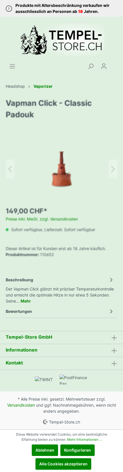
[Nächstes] (113, 169)
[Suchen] (90, 66)
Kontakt (14, 363)
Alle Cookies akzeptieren (63, 463)
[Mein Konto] (103, 66)
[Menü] (12, 66)
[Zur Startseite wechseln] (61, 40)
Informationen (21, 350)
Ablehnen (44, 450)
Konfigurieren (77, 450)
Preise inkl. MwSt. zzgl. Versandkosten (42, 219)
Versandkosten (21, 405)
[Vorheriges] (10, 169)
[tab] (60, 289)
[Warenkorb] (113, 64)
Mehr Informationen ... (84, 439)
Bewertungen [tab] (19, 311)
